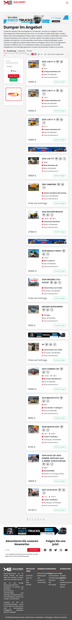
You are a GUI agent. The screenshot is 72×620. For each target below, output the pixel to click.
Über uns (29, 578)
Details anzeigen (59, 82)
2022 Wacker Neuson (52, 211)
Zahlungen (49, 617)
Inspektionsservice (66, 582)
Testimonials (41, 582)
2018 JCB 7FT (48, 158)
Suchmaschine (53, 576)
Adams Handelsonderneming (55, 193)
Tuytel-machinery (51, 437)
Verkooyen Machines (52, 221)
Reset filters (13, 76)
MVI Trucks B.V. (49, 261)
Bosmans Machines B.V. (53, 379)
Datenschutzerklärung (44, 573)
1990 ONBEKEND (49, 184)
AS (43, 344)
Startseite (29, 576)
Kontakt (28, 585)
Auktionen (21, 51)
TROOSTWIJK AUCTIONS (53, 288)
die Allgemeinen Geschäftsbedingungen (21, 555)
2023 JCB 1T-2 (49, 61)
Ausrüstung (11, 51)
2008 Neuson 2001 (51, 426)
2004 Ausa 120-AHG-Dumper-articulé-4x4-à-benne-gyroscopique (54, 458)
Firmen (29, 51)
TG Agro (47, 315)
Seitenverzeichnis (60, 617)
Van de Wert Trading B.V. (53, 408)
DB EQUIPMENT (49, 471)
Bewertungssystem (55, 573)
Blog (27, 582)
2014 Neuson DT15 (50, 398)
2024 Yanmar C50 (51, 369)
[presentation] (6, 94)
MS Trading (52, 585)
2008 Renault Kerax (52, 251)
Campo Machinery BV (52, 71)
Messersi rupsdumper (52, 306)
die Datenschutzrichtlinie (24, 554)
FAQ (27, 580)
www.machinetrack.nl (51, 77)
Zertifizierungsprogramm (57, 578)
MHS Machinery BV (51, 165)
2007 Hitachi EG (50, 490)
